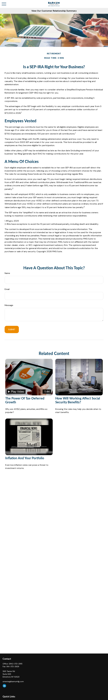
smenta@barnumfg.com (13, 681)
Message (9, 305)
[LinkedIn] (4, 686)
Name (7, 273)
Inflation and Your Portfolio (24, 458)
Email (7, 289)
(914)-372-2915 (15, 664)
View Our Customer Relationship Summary (54, 10)
